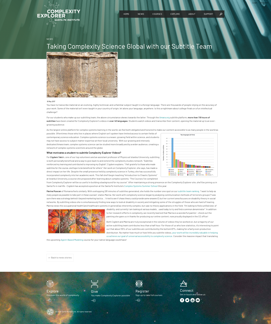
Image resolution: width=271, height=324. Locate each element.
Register (264, 3)
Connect (186, 290)
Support (208, 14)
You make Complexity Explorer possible (110, 295)
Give (94, 291)
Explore (175, 14)
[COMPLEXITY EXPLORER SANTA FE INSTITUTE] (76, 14)
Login (254, 3)
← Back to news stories (60, 258)
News (141, 14)
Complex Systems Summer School (141, 186)
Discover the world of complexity (63, 295)
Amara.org (164, 117)
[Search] (220, 14)
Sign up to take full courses (149, 295)
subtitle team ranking (188, 191)
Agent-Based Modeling (72, 240)
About (191, 14)
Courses (157, 14)
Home (126, 14)
